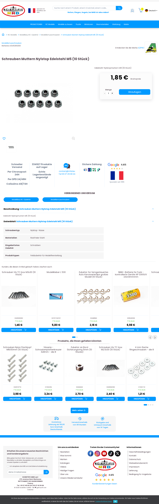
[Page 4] (152, 405)
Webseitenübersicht (138, 463)
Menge (108, 89)
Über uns (64, 474)
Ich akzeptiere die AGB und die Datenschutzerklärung (28, 466)
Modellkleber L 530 (56, 272)
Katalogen (65, 463)
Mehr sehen (77, 410)
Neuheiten (64, 452)
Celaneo (30, 490)
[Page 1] (74, 337)
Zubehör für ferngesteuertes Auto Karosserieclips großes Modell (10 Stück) (93, 274)
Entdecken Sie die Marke (126, 47)
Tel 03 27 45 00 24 (67, 174)
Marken (63, 459)
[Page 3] (150, 405)
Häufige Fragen (67, 470)
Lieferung (133, 470)
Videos (63, 466)
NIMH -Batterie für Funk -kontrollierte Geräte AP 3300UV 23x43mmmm (131, 274)
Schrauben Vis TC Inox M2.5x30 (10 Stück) (110, 348)
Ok (115, 501)
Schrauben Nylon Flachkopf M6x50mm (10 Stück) (17, 348)
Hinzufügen (134, 92)
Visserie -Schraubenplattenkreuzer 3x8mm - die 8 (48, 349)
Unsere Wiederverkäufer (71, 478)
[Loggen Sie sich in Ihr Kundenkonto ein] (132, 11)
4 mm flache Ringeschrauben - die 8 (142, 348)
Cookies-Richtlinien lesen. (103, 501)
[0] (141, 11)
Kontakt (132, 455)
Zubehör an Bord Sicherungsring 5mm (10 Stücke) (79, 349)
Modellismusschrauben (12, 43)
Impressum (134, 466)
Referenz (6, 45)
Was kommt (65, 455)
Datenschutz (135, 459)
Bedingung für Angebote (140, 474)
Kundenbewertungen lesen (104, 483)
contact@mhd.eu (67, 171)
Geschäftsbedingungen (140, 452)
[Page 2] (77, 337)
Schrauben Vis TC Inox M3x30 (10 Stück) (19, 273)
